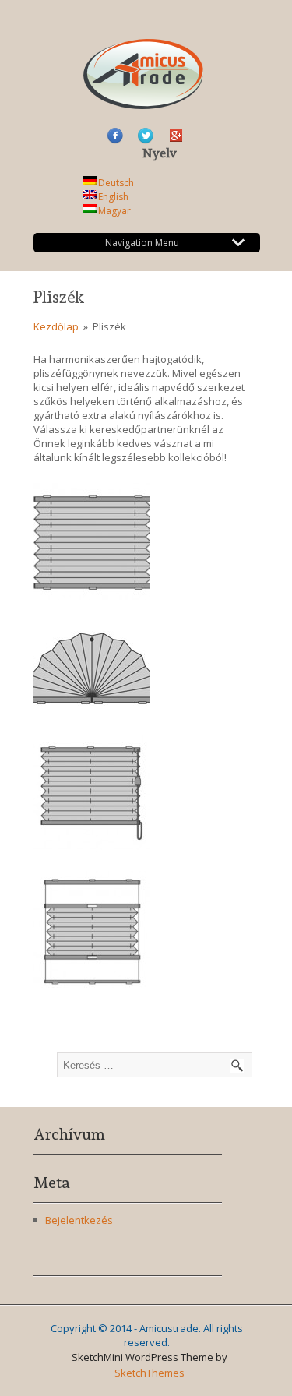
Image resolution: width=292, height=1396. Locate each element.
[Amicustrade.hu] (143, 100)
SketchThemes (149, 1373)
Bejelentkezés (79, 1220)
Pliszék (58, 297)
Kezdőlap (57, 326)
